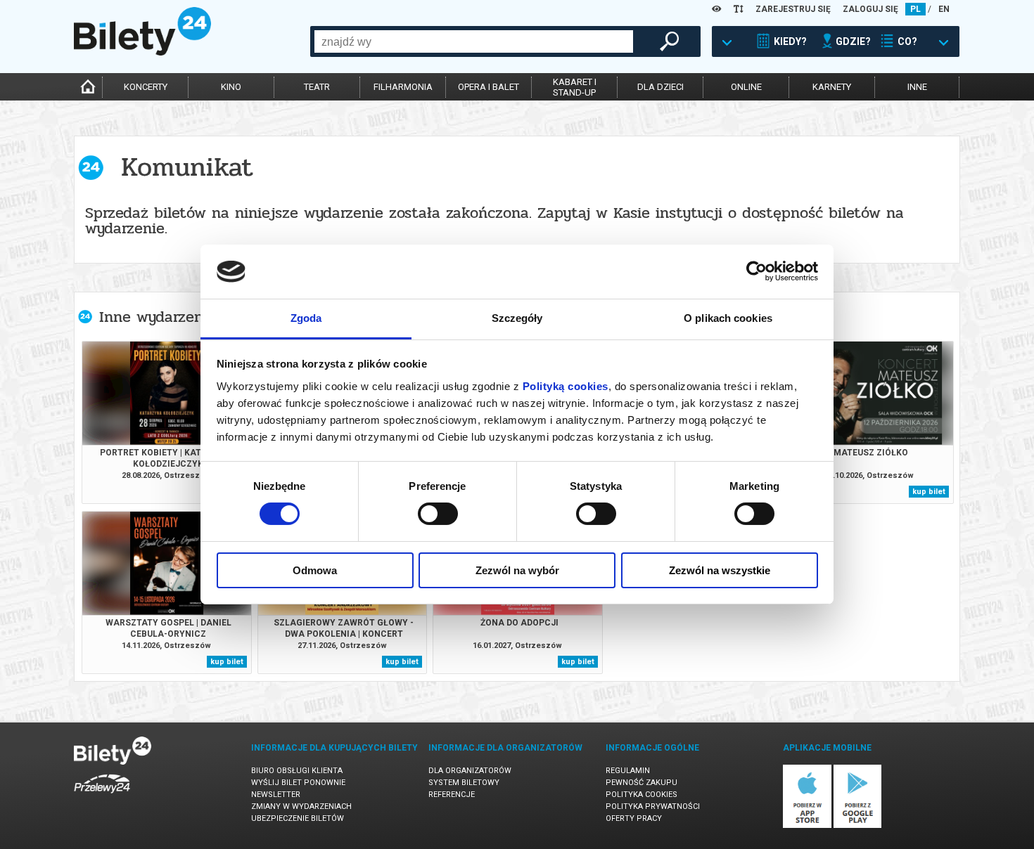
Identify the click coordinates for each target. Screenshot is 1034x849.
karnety (831, 87)
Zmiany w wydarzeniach (301, 806)
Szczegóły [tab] (517, 318)
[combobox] (473, 41)
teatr (317, 87)
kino (231, 87)
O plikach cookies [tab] (728, 318)
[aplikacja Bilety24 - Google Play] (858, 825)
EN (944, 9)
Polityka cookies (641, 794)
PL (915, 9)
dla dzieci (660, 87)
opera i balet (488, 87)
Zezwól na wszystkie (719, 570)
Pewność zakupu (641, 782)
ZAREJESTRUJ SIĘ (793, 9)
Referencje (451, 794)
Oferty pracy (634, 818)
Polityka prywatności (653, 806)
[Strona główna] (142, 52)
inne (917, 87)
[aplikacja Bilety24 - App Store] (807, 825)
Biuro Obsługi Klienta (297, 770)
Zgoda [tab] (306, 318)
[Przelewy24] (102, 796)
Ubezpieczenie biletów (297, 818)
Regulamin (628, 770)
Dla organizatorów (469, 770)
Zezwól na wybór (517, 570)
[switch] (438, 514)
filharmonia (403, 87)
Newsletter (275, 794)
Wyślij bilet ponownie (298, 782)
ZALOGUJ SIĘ (870, 9)
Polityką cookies (565, 386)
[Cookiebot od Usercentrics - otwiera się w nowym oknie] (756, 271)
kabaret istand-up (574, 87)
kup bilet (928, 491)
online (746, 87)
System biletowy (463, 782)
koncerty (145, 87)
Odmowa (315, 570)
